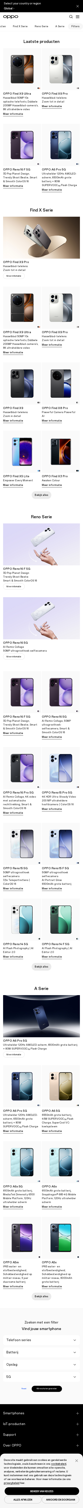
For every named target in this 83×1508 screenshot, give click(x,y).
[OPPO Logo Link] (10, 17)
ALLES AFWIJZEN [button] (23, 1499)
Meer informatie (13, 114)
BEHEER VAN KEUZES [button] (41, 1491)
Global (8, 8)
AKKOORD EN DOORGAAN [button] (60, 1499)
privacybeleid (11, 1483)
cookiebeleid (58, 1464)
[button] (76, 1460)
